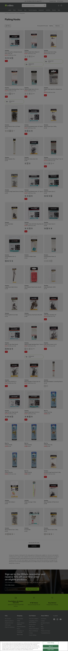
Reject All (51, 646)
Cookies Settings (50, 642)
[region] (34, 646)
